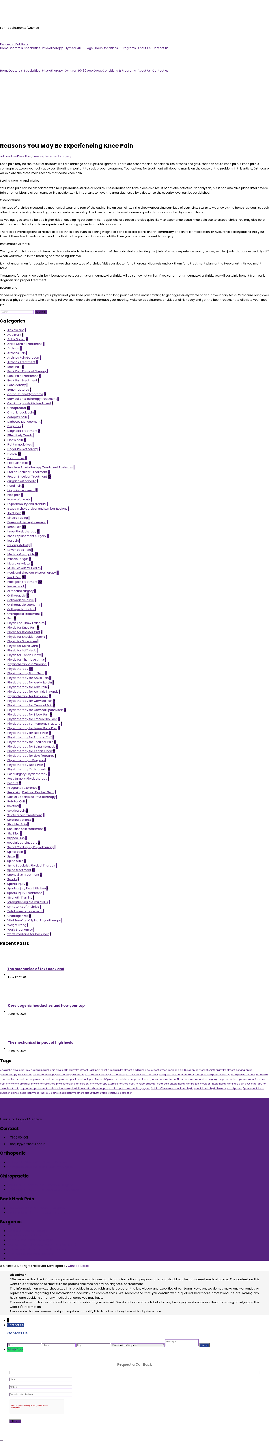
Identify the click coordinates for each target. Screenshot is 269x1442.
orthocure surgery (20, 591)
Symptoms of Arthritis (23, 907)
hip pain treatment (21, 490)
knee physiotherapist (61, 1079)
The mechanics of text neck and (35, 968)
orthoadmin (8, 156)
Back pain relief (98, 1070)
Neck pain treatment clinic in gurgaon (199, 1079)
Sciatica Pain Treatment (24, 815)
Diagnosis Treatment (22, 431)
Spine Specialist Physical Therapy (31, 865)
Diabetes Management (24, 422)
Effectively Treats (20, 435)
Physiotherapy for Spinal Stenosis (31, 746)
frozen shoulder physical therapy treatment (58, 1074)
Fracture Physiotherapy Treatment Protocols (40, 467)
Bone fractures (18, 389)
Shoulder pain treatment (25, 829)
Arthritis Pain (16, 353)
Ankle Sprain (16, 339)
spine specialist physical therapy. (31, 1093)
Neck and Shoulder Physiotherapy (31, 573)
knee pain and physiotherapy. (212, 1074)
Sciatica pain (16, 810)
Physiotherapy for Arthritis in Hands (32, 692)
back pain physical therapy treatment (65, 1070)
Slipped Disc (16, 838)
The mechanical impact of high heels (40, 1042)
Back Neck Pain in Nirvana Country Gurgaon (38, 1212)
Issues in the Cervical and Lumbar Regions (37, 508)
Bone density (16, 385)
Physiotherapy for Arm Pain (27, 687)
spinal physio (234, 1088)
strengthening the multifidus (27, 902)
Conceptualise (78, 1266)
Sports (12, 879)
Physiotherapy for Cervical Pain (30, 701)
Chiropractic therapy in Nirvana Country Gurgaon (43, 1190)
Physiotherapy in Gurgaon (26, 760)
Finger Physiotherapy (22, 449)
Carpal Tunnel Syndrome (25, 394)
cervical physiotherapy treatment (32, 399)
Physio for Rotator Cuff (23, 632)
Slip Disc (13, 833)
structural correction (120, 1093)
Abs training (16, 330)
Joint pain (14, 513)
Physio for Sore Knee (22, 641)
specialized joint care (22, 843)
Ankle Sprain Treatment (24, 344)
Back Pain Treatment (22, 376)
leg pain (13, 541)
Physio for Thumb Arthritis (26, 659)
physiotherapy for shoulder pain (89, 1088)
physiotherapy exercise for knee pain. (112, 1083)
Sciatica (13, 806)
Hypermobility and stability (26, 504)
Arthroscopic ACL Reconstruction (31, 1254)
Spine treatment (19, 870)
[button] (25, 48)
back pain (37, 1070)
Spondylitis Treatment (23, 875)
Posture (12, 783)
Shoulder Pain (17, 824)
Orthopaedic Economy (23, 605)
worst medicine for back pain (28, 934)
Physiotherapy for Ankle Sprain (29, 682)
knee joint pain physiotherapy (176, 1074)
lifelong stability (18, 545)
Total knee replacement (25, 911)
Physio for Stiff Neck (21, 650)
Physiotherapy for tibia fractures (30, 756)
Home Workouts (19, 499)
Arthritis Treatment (21, 362)
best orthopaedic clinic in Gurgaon (174, 1070)
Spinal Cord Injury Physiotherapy (30, 847)
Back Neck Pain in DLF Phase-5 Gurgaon (36, 1208)
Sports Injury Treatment (24, 893)
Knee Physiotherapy (21, 531)
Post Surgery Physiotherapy (27, 774)
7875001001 (8, 35)
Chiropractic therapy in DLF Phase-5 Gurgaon (40, 1185)
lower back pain (84, 1079)
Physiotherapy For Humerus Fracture (34, 724)
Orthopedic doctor (21, 609)
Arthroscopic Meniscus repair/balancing (36, 1249)
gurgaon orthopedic (21, 481)
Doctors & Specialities (24, 48)
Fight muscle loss (19, 444)
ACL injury (14, 335)
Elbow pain (15, 440)
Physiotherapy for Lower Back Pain (32, 728)
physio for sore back (18, 1083)
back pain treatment (120, 1070)
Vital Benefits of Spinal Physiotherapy (34, 920)
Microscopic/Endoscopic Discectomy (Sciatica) (41, 1244)
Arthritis (13, 348)
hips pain (13, 495)
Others (12, 1258)
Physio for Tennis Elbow (24, 655)
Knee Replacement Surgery (27, 1235)
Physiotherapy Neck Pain (25, 765)
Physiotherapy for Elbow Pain (28, 714)
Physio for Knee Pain (21, 627)
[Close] (1, 1440)
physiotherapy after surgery (72, 1083)
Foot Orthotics (17, 463)
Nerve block (16, 586)
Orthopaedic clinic (20, 600)
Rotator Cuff (16, 801)
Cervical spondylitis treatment (29, 403)
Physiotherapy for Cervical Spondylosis (35, 710)
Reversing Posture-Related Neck (30, 792)
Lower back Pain (19, 550)
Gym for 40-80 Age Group (84, 48)
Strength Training (19, 897)
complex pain (17, 417)
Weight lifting (16, 925)
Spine (11, 856)
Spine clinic (15, 861)
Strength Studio (98, 1093)
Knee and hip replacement (26, 522)
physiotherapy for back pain (27, 696)
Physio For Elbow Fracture (26, 623)
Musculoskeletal (18, 563)
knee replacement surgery (51, 156)
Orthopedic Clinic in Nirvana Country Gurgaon (40, 1167)
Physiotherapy (52, 48)
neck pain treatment (22, 582)
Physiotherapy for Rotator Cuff (29, 737)
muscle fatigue (18, 559)
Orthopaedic (16, 595)
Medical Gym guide (21, 554)
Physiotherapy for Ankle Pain (28, 678)
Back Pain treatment (22, 380)
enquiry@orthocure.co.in (17, 40)
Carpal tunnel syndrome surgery (30, 1240)
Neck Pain (14, 577)
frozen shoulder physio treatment (105, 1074)
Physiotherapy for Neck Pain (27, 733)
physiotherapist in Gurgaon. (27, 664)
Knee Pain (24, 156)
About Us (144, 48)
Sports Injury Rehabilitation (26, 888)
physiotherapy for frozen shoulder (190, 1083)
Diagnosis (14, 426)
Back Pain (14, 367)
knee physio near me (36, 1079)
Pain (10, 618)
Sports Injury (16, 884)
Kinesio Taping (17, 518)
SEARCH (41, 312)
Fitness (12, 454)
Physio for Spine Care (22, 646)
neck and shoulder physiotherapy (131, 1079)
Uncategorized (18, 916)
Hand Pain (14, 486)
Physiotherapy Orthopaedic (27, 769)
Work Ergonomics (20, 929)
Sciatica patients (19, 820)
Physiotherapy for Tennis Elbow (30, 751)
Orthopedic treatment (23, 614)
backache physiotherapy (15, 1070)
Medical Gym (103, 1079)
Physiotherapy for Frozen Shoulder (32, 719)
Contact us (160, 48)
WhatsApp (15, 1349)
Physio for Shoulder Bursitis (26, 637)
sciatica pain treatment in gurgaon (129, 1088)
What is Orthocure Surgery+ (27, 1231)
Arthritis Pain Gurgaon (23, 357)
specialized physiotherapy (210, 1088)
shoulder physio (183, 1088)
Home (4, 48)
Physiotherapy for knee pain (227, 1083)
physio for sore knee (43, 1083)
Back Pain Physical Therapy (27, 371)
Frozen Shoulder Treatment (27, 472)
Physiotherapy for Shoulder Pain (30, 742)
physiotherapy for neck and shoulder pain (45, 1088)
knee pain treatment (243, 1074)
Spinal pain (15, 852)
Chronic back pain (20, 412)
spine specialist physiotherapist (70, 1093)
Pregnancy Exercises (22, 788)
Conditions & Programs (119, 48)
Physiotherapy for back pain (152, 1083)
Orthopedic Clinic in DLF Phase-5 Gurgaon (37, 1162)
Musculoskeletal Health (24, 568)
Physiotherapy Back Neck (25, 673)
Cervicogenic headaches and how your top (46, 1005)
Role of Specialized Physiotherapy (31, 797)
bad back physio (143, 1070)
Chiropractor (16, 408)
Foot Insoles (16, 458)
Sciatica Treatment (162, 1088)
